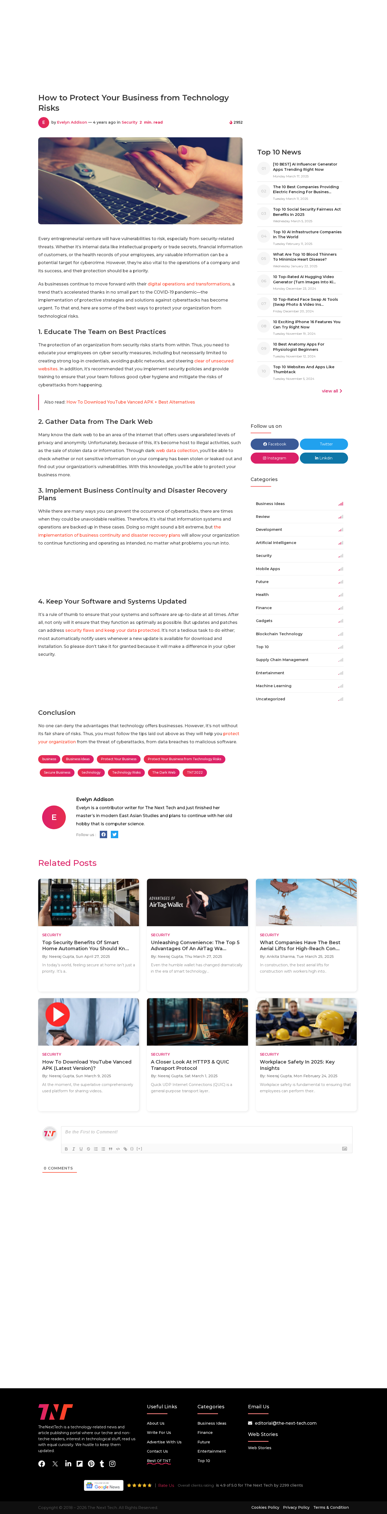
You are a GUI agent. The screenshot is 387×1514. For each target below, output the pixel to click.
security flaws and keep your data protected (112, 630)
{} (132, 1149)
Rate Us (166, 1485)
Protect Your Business (118, 759)
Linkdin (325, 458)
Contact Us (157, 1451)
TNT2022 (195, 772)
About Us (156, 1423)
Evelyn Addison (72, 122)
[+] (139, 1149)
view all (330, 391)
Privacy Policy (296, 1507)
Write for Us (159, 1432)
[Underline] (81, 1149)
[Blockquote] (110, 1149)
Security (129, 122)
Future (203, 1442)
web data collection (177, 450)
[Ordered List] (96, 1149)
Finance (205, 1432)
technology (91, 772)
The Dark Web (163, 772)
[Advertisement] (193, 65)
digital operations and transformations (189, 284)
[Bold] (66, 1149)
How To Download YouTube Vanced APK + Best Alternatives (130, 402)
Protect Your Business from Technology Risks (184, 759)
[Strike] (88, 1149)
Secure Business (57, 772)
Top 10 (203, 1460)
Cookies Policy (265, 1507)
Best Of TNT (159, 1460)
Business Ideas (78, 759)
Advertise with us (164, 1442)
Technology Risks (126, 772)
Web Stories (259, 1447)
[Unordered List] (103, 1149)
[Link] (125, 1149)
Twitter (326, 444)
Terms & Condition (331, 1507)
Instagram (276, 458)
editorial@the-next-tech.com (286, 1423)
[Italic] (73, 1149)
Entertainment (211, 1451)
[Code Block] (118, 1149)
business (49, 759)
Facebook (276, 444)
